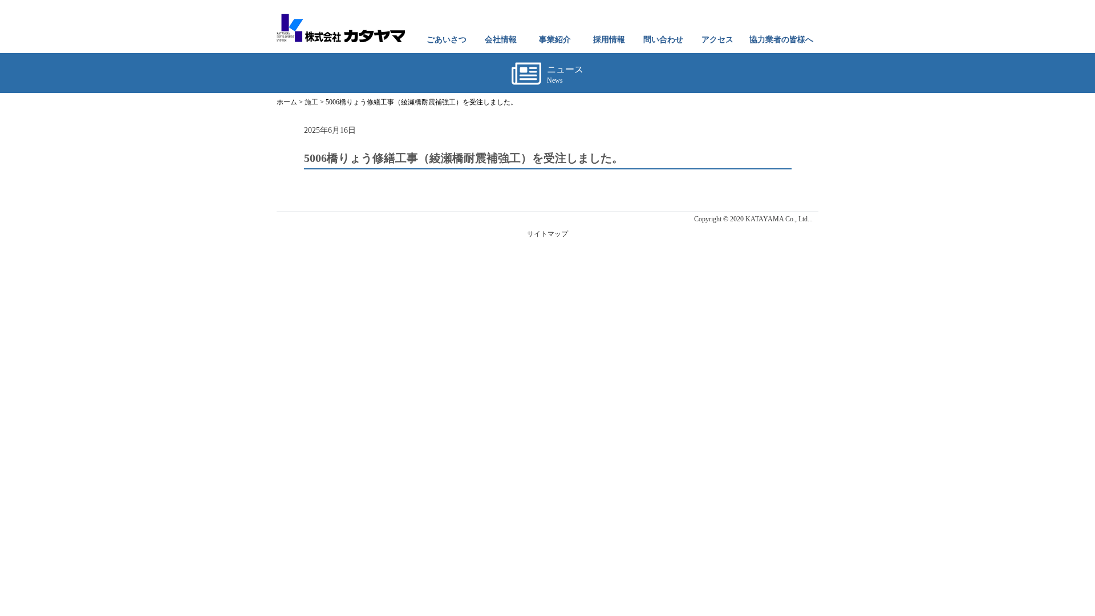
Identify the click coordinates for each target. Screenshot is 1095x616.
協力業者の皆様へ (781, 39)
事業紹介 (555, 39)
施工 (311, 102)
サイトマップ (547, 234)
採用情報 (609, 39)
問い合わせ (663, 39)
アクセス (717, 39)
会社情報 (501, 39)
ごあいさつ (447, 39)
